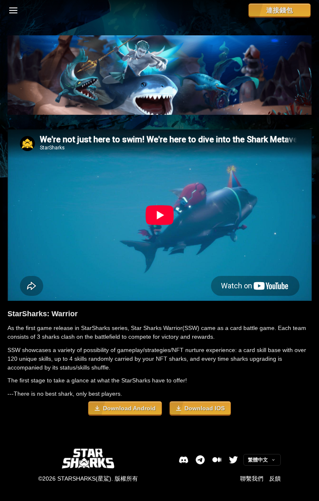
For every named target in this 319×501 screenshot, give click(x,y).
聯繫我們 (251, 478)
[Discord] (183, 459)
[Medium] (216, 459)
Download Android (129, 408)
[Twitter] (233, 459)
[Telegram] (200, 459)
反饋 (275, 478)
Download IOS (204, 408)
